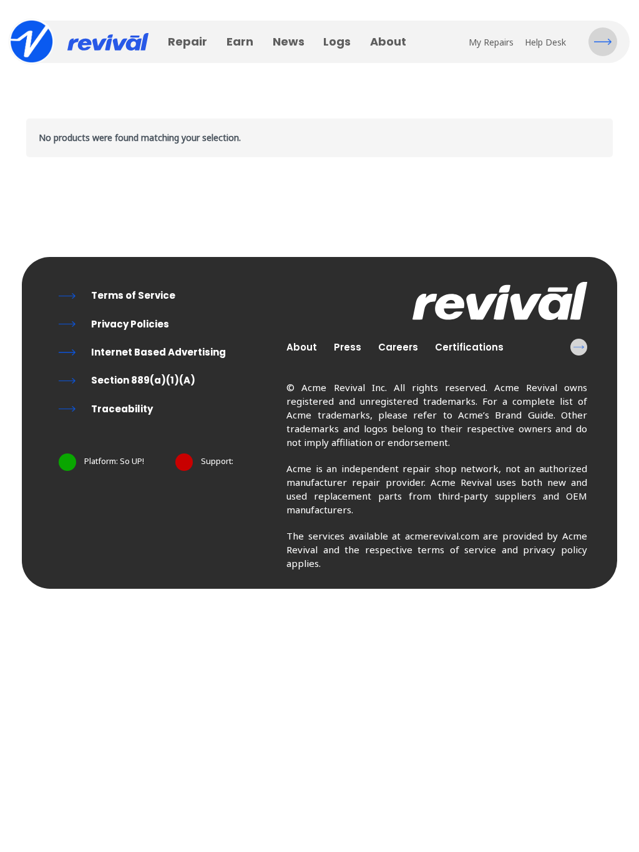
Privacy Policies (130, 324)
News (289, 41)
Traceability (122, 408)
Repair (187, 41)
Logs (337, 41)
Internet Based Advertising (158, 352)
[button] (602, 41)
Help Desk (545, 42)
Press (347, 347)
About (388, 41)
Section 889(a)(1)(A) (143, 380)
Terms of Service (133, 295)
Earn (240, 41)
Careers (398, 347)
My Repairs (491, 42)
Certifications (469, 347)
